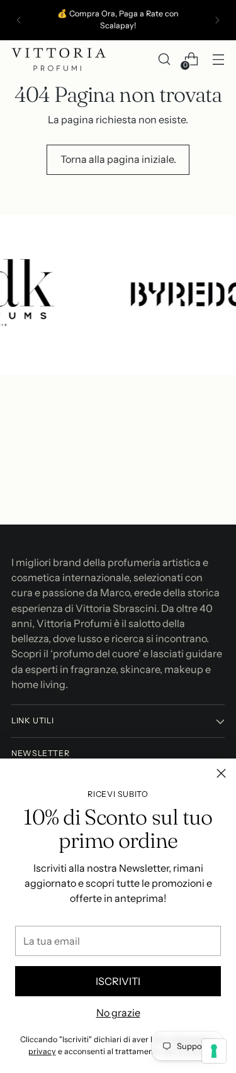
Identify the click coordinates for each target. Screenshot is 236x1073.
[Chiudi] (221, 773)
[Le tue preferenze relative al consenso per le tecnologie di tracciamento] (214, 1051)
